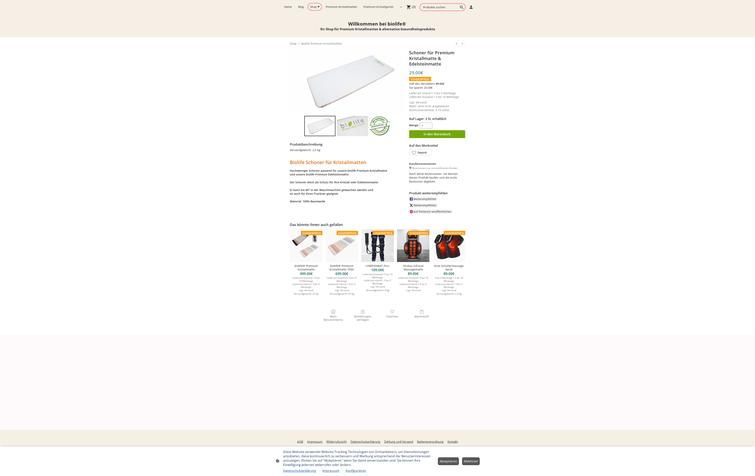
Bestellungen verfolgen (362, 318)
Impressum (330, 471)
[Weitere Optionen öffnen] (401, 6)
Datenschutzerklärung (299, 471)
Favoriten (392, 316)
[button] (420, 152)
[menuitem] (456, 43)
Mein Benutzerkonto (333, 318)
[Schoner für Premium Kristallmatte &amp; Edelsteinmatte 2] (380, 126)
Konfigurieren (356, 471)
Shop (293, 43)
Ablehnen (471, 461)
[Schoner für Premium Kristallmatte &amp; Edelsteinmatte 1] (352, 126)
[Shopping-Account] (471, 7)
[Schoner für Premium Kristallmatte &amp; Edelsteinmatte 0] (319, 126)
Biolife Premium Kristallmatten (321, 43)
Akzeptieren (448, 461)
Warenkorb (421, 316)
